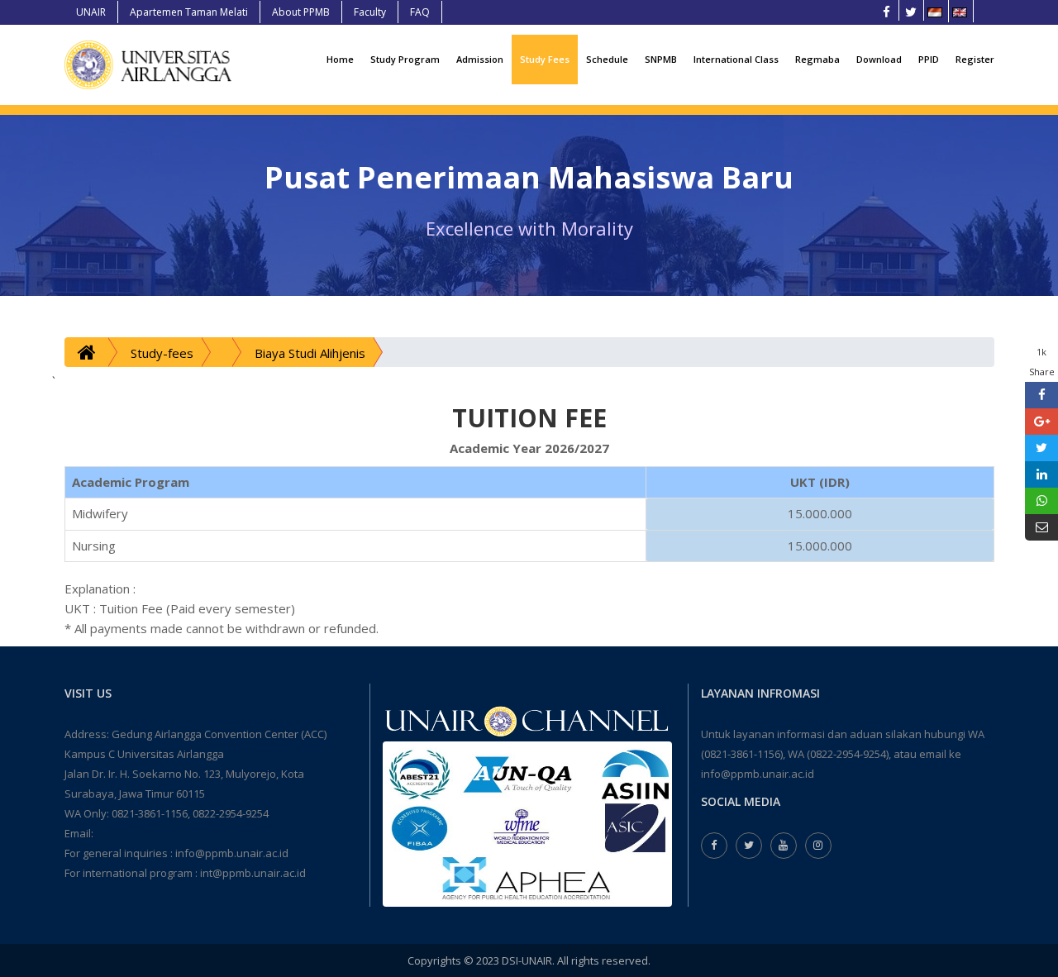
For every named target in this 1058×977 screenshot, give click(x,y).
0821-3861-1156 (150, 813)
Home (340, 59)
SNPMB (661, 59)
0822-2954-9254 (231, 813)
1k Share (1042, 362)
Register (975, 59)
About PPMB (301, 12)
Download (879, 59)
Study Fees (545, 59)
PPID (928, 59)
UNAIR (91, 12)
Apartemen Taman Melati (189, 12)
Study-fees (162, 353)
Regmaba (817, 59)
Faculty (370, 12)
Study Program (405, 59)
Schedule (607, 59)
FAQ (420, 12)
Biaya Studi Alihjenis (310, 353)
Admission (479, 59)
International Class (736, 59)
